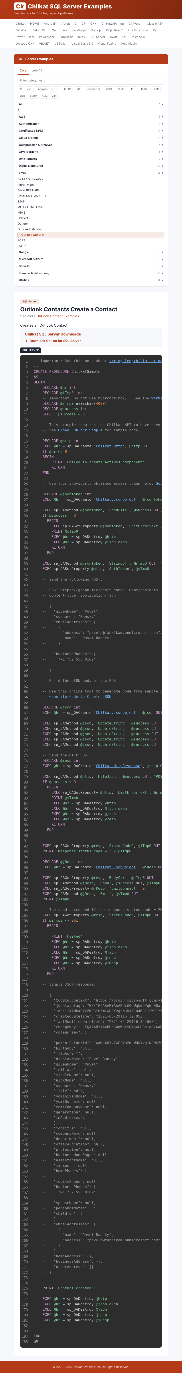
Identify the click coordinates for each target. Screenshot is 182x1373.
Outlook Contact (32, 234)
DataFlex (22, 30)
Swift (113, 37)
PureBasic (66, 37)
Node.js (96, 30)
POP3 (21, 240)
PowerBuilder (25, 37)
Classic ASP (155, 23)
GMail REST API (28, 190)
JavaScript (79, 30)
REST (144, 89)
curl (29, 89)
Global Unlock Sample (80, 430)
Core (23, 70)
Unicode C (138, 37)
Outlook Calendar (30, 229)
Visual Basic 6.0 (82, 43)
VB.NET (44, 43)
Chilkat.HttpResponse (118, 766)
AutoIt (65, 23)
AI (21, 89)
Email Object (26, 185)
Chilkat (21, 23)
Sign (22, 95)
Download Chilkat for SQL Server (55, 341)
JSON (108, 89)
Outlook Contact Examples (57, 316)
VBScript (61, 43)
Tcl (124, 37)
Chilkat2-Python (112, 23)
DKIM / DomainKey (30, 179)
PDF (133, 89)
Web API (37, 70)
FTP (56, 89)
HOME (34, 23)
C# (84, 23)
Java (64, 30)
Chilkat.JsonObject (116, 499)
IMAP (79, 89)
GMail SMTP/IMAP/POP (33, 196)
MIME (21, 212)
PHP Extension (138, 30)
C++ (93, 23)
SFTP (155, 89)
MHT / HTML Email (30, 207)
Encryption (43, 89)
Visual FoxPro (107, 43)
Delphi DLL (39, 30)
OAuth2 (121, 89)
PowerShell (47, 37)
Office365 (24, 218)
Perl (155, 30)
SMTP (33, 95)
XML (44, 95)
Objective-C (114, 30)
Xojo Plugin (129, 43)
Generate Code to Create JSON (80, 696)
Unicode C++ (25, 43)
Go (54, 30)
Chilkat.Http (109, 446)
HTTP (67, 89)
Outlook (23, 223)
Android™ (50, 23)
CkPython (135, 23)
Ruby (81, 37)
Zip (54, 95)
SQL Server (97, 37)
